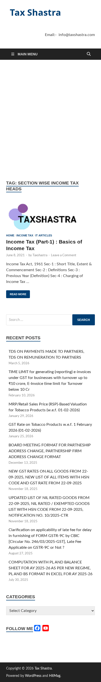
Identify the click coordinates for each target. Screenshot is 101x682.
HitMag (54, 676)
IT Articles (43, 235)
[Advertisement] (50, 120)
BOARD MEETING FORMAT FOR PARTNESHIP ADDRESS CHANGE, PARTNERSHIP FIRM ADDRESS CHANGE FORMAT (50, 451)
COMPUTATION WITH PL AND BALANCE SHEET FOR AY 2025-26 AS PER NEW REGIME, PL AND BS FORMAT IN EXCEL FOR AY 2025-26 (50, 568)
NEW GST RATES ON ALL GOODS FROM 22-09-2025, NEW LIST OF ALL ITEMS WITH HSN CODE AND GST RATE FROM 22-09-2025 (49, 477)
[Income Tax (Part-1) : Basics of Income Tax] (50, 216)
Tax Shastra (35, 12)
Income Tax (24, 235)
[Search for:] (50, 319)
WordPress (33, 676)
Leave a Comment (63, 255)
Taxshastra (40, 255)
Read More (16, 293)
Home (10, 235)
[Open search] (88, 54)
